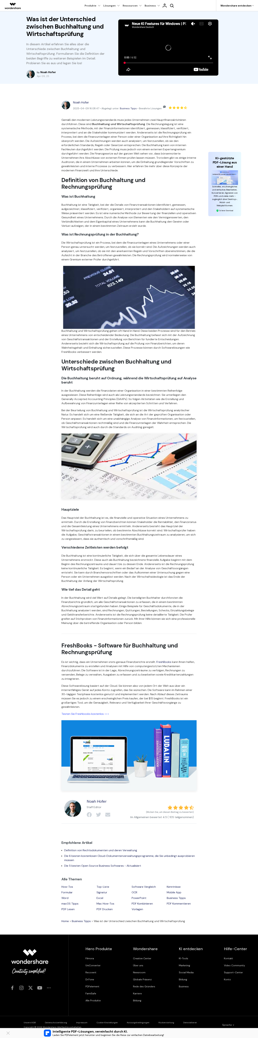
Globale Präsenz (142, 979)
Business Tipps (128, 108)
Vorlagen (137, 909)
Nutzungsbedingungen (138, 1022)
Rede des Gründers (144, 986)
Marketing (184, 965)
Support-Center (233, 972)
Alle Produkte (93, 1000)
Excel (100, 898)
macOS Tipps (69, 903)
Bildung (137, 1000)
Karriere (137, 993)
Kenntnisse (174, 887)
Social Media (186, 972)
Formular (67, 892)
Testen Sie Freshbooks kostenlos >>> (85, 714)
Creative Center (142, 958)
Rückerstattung (166, 1022)
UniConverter (93, 965)
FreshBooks (164, 662)
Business (184, 986)
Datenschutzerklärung (56, 1022)
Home (65, 921)
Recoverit (90, 972)
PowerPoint (139, 898)
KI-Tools (183, 958)
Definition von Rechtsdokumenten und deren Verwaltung (100, 850)
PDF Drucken (105, 909)
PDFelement (92, 986)
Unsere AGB (30, 1022)
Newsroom (139, 972)
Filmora (89, 958)
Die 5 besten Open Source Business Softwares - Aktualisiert (102, 866)
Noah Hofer (81, 102)
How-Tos (67, 887)
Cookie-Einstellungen (107, 1022)
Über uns (138, 965)
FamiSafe (90, 993)
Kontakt (228, 958)
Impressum (81, 1022)
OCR (134, 892)
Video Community (234, 965)
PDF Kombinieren (142, 903)
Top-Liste (103, 887)
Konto (227, 979)
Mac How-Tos (105, 903)
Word (64, 898)
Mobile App (174, 892)
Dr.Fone (89, 979)
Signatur (102, 892)
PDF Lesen (68, 909)
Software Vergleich (144, 887)
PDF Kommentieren (179, 903)
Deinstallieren (190, 1022)
